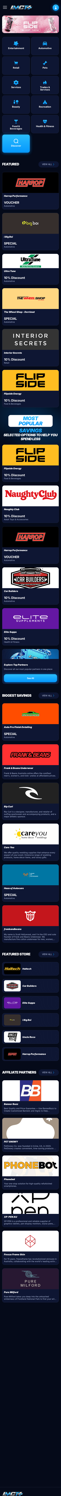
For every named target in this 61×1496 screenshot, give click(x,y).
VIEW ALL (47, 164)
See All (30, 678)
